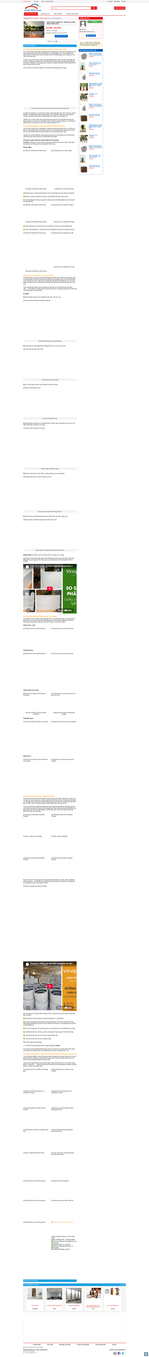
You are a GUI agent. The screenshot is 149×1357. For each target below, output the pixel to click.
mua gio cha (31, 1347)
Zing (56, 41)
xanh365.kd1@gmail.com (88, 31)
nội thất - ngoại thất (34, 18)
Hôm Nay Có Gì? (45, 14)
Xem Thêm (122, 1284)
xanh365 (83, 29)
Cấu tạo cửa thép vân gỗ (54, 1305)
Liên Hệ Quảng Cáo (100, 1344)
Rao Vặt (36, 1)
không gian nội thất (45, 18)
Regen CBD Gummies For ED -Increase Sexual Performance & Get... (35, 1307)
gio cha (25, 1347)
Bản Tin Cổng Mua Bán (47, 1)
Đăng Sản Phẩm (119, 8)
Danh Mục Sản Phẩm (31, 14)
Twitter (53, 41)
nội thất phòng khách (56, 18)
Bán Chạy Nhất (58, 14)
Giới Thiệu (50, 1344)
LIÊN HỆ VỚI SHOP (61, 36)
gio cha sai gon (39, 1347)
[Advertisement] (50, 1265)
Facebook (119, 1353)
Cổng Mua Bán (27, 1)
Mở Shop (110, 1)
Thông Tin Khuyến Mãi (72, 14)
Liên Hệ (114, 1344)
